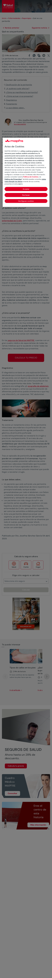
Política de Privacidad (13, 179)
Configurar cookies (26, 201)
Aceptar (26, 189)
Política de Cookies (30, 177)
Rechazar (26, 195)
